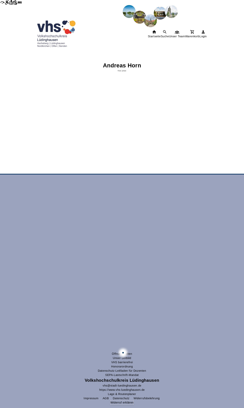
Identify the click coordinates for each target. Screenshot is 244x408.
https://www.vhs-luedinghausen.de (122, 389)
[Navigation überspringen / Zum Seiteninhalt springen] (2, 2)
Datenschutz (121, 398)
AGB (106, 398)
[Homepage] (56, 33)
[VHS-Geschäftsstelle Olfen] (123, 353)
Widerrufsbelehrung (147, 398)
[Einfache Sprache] (11, 2)
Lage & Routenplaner (122, 394)
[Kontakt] (177, 34)
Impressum (91, 398)
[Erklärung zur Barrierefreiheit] (7, 2)
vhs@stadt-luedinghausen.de (122, 385)
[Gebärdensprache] (18, 2)
